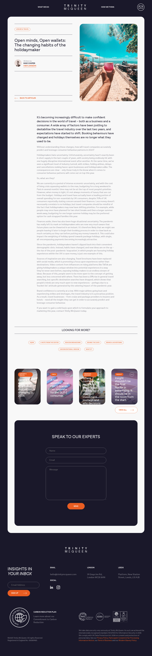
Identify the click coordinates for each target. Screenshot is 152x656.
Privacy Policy (102, 638)
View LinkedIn (29, 66)
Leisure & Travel (22, 29)
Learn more (38, 616)
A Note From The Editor (49, 342)
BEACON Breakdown (73, 342)
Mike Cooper (29, 63)
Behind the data (93, 342)
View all (123, 410)
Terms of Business (105, 640)
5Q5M (32, 342)
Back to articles (28, 98)
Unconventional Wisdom (69, 349)
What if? (89, 349)
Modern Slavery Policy (127, 640)
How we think (107, 7)
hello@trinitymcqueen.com (63, 574)
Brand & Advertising (114, 342)
